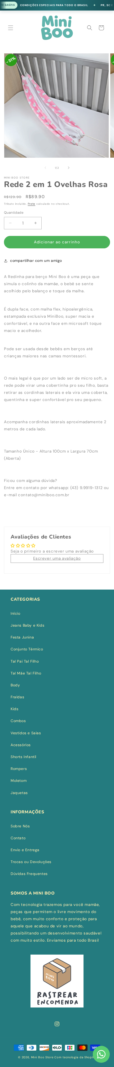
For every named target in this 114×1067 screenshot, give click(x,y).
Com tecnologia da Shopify (75, 1057)
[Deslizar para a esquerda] (45, 168)
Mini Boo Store (42, 1057)
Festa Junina (22, 637)
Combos (18, 720)
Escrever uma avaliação (57, 558)
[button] (10, 28)
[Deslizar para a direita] (68, 168)
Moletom (19, 780)
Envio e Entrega (25, 849)
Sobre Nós (20, 826)
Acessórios (21, 744)
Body (15, 685)
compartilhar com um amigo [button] (36, 260)
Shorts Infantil (23, 756)
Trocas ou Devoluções (31, 861)
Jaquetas (19, 792)
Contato (18, 838)
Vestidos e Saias (26, 733)
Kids (14, 708)
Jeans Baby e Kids (27, 625)
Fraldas (17, 697)
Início (15, 613)
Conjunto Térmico (27, 649)
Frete (32, 204)
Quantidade (13, 212)
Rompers (19, 768)
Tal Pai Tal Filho (25, 661)
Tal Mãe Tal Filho (26, 673)
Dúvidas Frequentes (29, 873)
